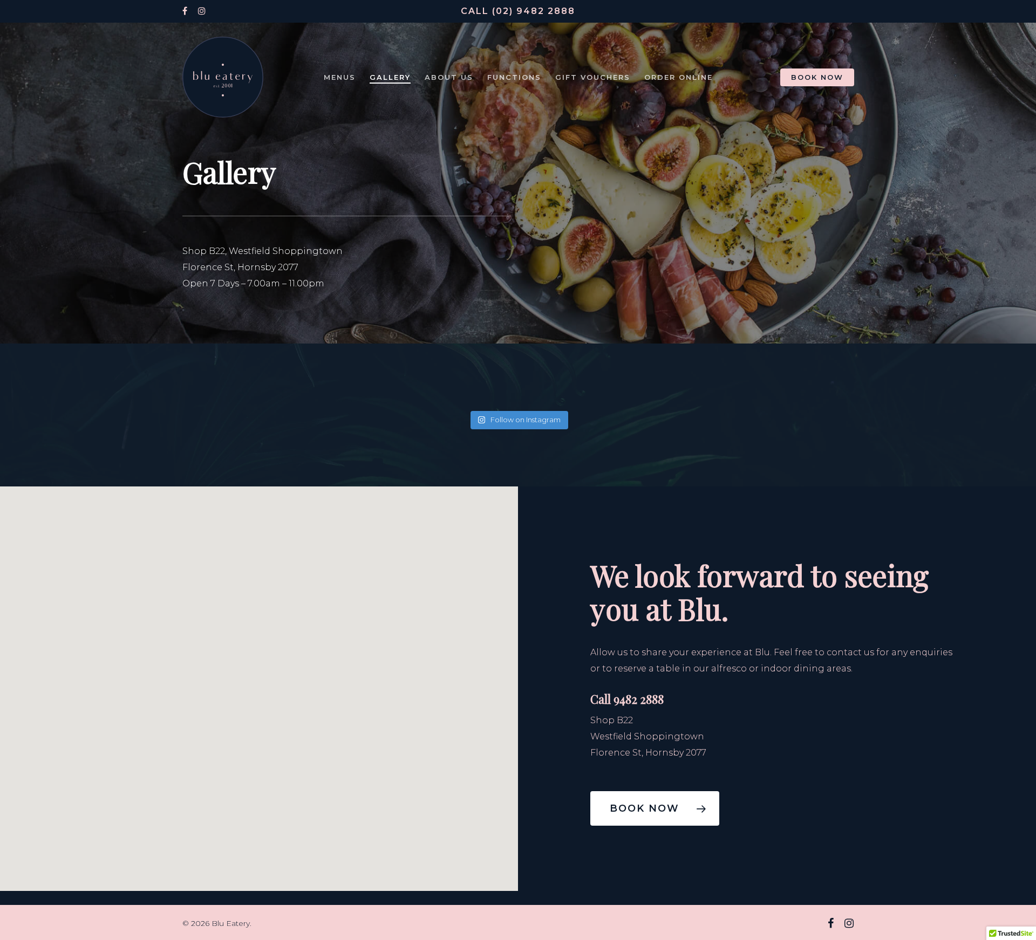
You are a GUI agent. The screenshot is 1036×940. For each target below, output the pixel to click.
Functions (514, 77)
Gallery (390, 77)
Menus (340, 77)
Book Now (817, 77)
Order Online (678, 77)
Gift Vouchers (592, 77)
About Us (449, 77)
